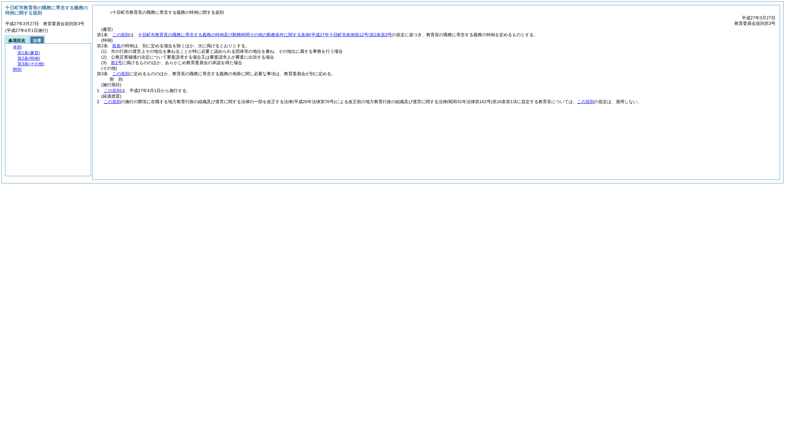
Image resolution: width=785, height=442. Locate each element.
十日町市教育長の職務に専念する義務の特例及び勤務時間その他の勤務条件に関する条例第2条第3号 (265, 34)
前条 (116, 45)
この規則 (120, 34)
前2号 (116, 62)
